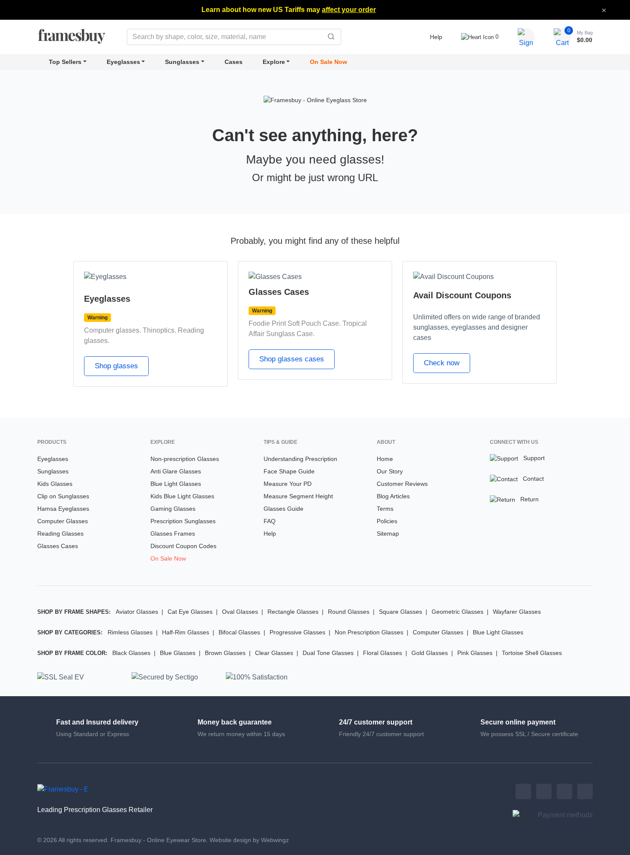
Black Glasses (131, 652)
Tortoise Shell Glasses (532, 652)
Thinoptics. (159, 330)
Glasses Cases (57, 546)
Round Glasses (348, 611)
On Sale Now (328, 61)
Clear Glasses (274, 652)
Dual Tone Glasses (328, 652)
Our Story (390, 471)
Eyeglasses (123, 61)
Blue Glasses (177, 652)
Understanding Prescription (300, 458)
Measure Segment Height (298, 496)
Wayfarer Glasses (517, 611)
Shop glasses (116, 366)
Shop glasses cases (291, 359)
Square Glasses (400, 611)
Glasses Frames (172, 533)
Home (385, 458)
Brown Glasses (225, 652)
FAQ (270, 521)
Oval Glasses (240, 611)
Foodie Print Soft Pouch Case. (295, 323)
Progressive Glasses (297, 632)
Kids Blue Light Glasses (182, 496)
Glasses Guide (283, 508)
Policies (387, 521)
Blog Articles (393, 496)
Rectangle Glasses (292, 611)
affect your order (349, 9)
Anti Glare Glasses (175, 471)
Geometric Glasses (457, 611)
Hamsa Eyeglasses (63, 508)
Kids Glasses (54, 483)
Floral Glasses (382, 652)
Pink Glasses (474, 652)
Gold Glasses (429, 652)
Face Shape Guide (289, 471)
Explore (274, 61)
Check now (441, 363)
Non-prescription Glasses (184, 458)
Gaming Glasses (172, 508)
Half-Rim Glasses (185, 632)
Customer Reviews (402, 483)
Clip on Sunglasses (63, 496)
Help (436, 36)
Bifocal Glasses (239, 632)
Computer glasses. (112, 330)
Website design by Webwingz (249, 840)
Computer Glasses (62, 521)
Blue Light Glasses (175, 483)
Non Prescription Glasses (369, 632)
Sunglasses (182, 61)
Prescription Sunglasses (183, 521)
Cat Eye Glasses (190, 611)
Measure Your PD (288, 483)
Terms (385, 508)
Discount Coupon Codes (183, 546)
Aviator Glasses (137, 611)
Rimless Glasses (130, 632)
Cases (234, 61)
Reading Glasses (60, 533)
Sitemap (388, 533)
